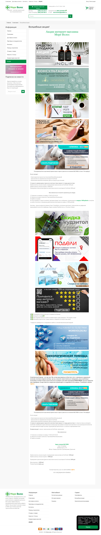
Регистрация (92, 1)
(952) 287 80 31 (42, 12)
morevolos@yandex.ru (60, 12)
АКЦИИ (40, 1)
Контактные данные (57, 495)
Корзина (91, 7)
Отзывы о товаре (11, 51)
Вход (87, 1)
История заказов (56, 498)
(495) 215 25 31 (42, 11)
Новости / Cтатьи (33, 1)
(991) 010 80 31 (61, 11)
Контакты (25, 1)
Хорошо (88, 527)
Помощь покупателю (12, 48)
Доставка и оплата (16, 1)
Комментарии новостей (13, 58)
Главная (9, 22)
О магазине (8, 1)
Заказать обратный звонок (39, 7)
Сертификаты (78, 495)
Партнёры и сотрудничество (14, 41)
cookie (79, 519)
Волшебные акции (79, 498)
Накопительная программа (82, 501)
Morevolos (49, 532)
